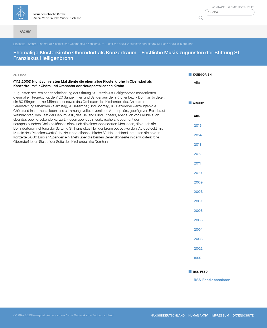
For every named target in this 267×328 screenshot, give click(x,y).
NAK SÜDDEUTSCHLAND (168, 315)
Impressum (220, 315)
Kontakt (218, 7)
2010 (198, 173)
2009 (198, 182)
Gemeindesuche (241, 7)
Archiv (25, 31)
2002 (198, 248)
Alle (197, 82)
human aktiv (198, 315)
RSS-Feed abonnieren (212, 279)
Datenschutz (243, 315)
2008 (198, 191)
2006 (198, 210)
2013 (198, 144)
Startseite (19, 44)
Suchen (201, 17)
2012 (198, 154)
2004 (198, 229)
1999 (197, 258)
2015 (198, 125)
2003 (198, 239)
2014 (198, 135)
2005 (198, 220)
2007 (198, 201)
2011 (197, 163)
